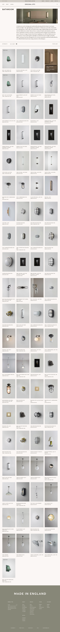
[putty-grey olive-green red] (42, 103)
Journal (12, 4)
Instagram (24, 617)
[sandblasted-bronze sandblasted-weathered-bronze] (14, 407)
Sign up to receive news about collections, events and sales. (12, 608)
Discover (21, 20)
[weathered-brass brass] (42, 51)
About (7, 4)
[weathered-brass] (56, 101)
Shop (3, 4)
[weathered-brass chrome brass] (56, 408)
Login (40, 605)
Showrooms (32, 612)
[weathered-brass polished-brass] (56, 76)
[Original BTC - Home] (30, 4)
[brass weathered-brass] (14, 306)
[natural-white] (28, 51)
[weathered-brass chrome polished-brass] (42, 77)
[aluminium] (42, 228)
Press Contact (32, 614)
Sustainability (24, 607)
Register (40, 604)
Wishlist (48, 607)
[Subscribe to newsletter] (16, 605)
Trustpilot (24, 611)
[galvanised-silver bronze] (28, 356)
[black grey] (28, 484)
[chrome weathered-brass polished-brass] (28, 307)
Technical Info (32, 608)
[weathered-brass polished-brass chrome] (28, 77)
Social (23, 615)
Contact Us (31, 611)
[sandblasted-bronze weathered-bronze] (42, 381)
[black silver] (14, 229)
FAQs (31, 604)
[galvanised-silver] (42, 280)
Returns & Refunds (33, 607)
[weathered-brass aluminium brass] (28, 229)
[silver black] (28, 102)
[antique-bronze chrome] (56, 178)
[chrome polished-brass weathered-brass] (28, 154)
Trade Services (41, 607)
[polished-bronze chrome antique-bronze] (14, 205)
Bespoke (40, 608)
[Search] (57, 4)
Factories (23, 608)
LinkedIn (23, 620)
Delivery (31, 605)
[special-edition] (56, 432)
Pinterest (23, 619)
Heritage (23, 605)
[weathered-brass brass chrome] (28, 331)
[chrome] (14, 509)
